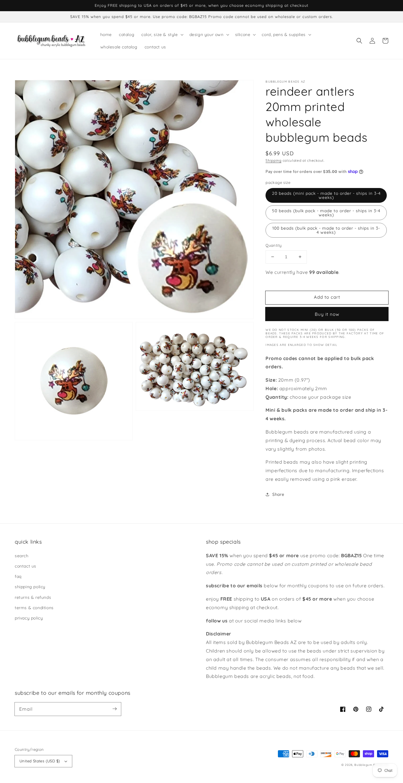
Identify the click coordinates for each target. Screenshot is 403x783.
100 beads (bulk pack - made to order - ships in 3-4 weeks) (326, 230)
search (22, 555)
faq (18, 576)
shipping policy (30, 586)
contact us (25, 566)
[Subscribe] (114, 708)
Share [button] (278, 494)
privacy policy (29, 618)
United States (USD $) (39, 761)
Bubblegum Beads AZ (371, 765)
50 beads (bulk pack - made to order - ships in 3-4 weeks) (326, 213)
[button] (359, 40)
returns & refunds (33, 597)
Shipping (273, 160)
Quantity (273, 245)
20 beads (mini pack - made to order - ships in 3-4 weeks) (326, 195)
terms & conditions (34, 607)
